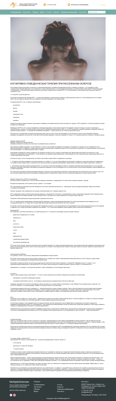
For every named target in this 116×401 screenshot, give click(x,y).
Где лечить (27, 12)
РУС (102, 5)
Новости (56, 12)
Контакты (82, 12)
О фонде (35, 12)
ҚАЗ (104, 5)
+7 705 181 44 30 (51, 4)
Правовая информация (69, 12)
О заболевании (15, 12)
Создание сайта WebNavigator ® (58, 398)
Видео (42, 12)
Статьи (48, 12)
